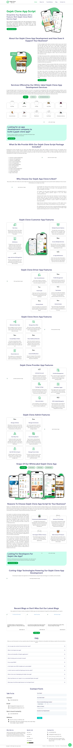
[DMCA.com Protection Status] (30, 742)
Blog (56, 2)
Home (35, 2)
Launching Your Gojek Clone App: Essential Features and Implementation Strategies (36, 625)
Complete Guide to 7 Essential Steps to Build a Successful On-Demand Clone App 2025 (16, 625)
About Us (42, 2)
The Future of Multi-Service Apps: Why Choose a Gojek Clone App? (56, 625)
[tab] (25, 97)
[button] (70, 745)
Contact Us (62, 2)
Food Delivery (49, 2)
